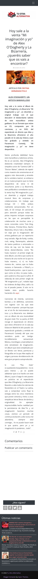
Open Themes (23, 577)
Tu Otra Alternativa (14, 573)
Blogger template (9, 577)
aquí (17, 293)
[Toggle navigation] (33, 3)
